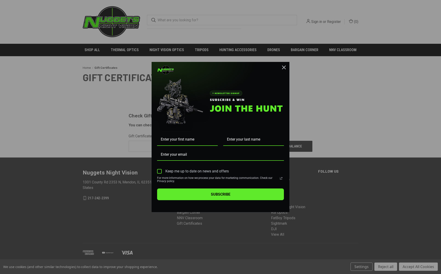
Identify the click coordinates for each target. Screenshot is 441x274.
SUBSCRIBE (220, 194)
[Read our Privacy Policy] (281, 178)
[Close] (283, 67)
